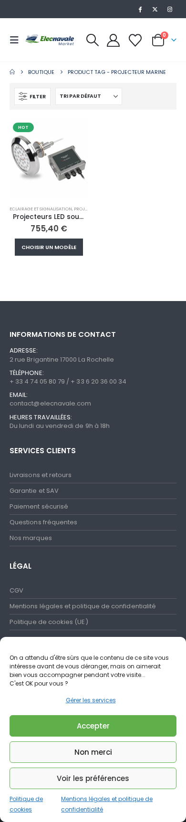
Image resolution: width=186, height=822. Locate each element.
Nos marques (31, 537)
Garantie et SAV (34, 490)
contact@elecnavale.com (50, 403)
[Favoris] (135, 40)
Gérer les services (91, 700)
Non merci (93, 752)
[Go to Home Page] (12, 72)
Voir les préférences (93, 778)
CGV (16, 590)
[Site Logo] (48, 40)
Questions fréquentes (43, 522)
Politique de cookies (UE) (49, 621)
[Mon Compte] (113, 40)
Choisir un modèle (48, 247)
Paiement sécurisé (39, 506)
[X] (155, 9)
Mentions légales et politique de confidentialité (83, 606)
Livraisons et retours (41, 474)
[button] (17, 40)
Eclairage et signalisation (41, 209)
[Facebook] (140, 9)
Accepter (93, 726)
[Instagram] (170, 9)
